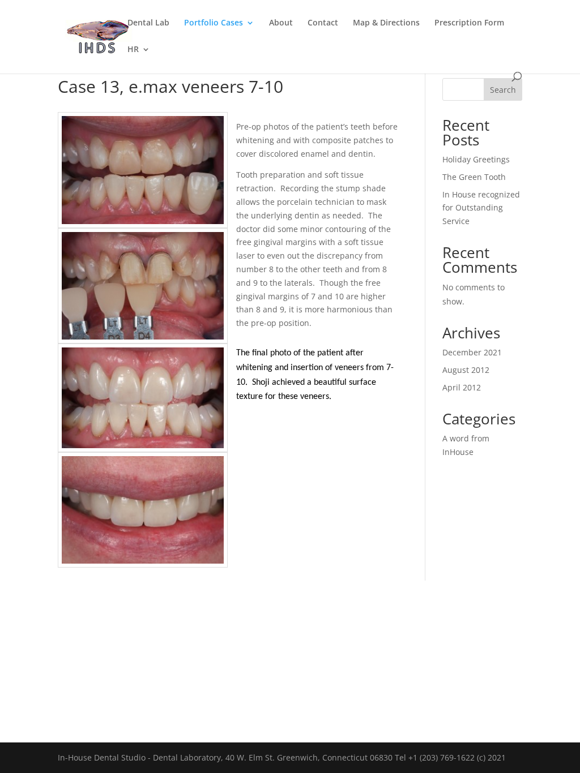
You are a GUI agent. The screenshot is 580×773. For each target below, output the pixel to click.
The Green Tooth (474, 176)
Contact (323, 23)
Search (503, 89)
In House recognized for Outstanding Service (481, 208)
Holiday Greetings (476, 159)
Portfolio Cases (213, 23)
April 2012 (461, 387)
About (281, 23)
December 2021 (472, 352)
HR (133, 49)
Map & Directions (386, 23)
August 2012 (465, 369)
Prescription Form (469, 23)
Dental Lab (148, 23)
